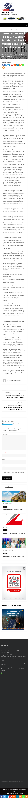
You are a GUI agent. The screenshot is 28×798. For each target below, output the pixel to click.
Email (3, 459)
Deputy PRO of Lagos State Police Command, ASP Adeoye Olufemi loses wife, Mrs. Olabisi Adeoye (13, 668)
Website (4, 466)
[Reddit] (14, 65)
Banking (5, 506)
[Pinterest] (12, 65)
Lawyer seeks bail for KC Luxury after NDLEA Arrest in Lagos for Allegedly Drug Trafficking (13, 656)
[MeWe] (17, 65)
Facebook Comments (18, 423)
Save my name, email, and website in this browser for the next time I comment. (14, 473)
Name (4, 453)
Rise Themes (19, 793)
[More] (3, 67)
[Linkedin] (9, 65)
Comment (5, 434)
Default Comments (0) (7, 423)
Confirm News (7, 12)
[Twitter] (6, 65)
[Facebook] (3, 65)
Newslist (7, 793)
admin (19, 380)
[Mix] (20, 65)
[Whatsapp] (23, 65)
